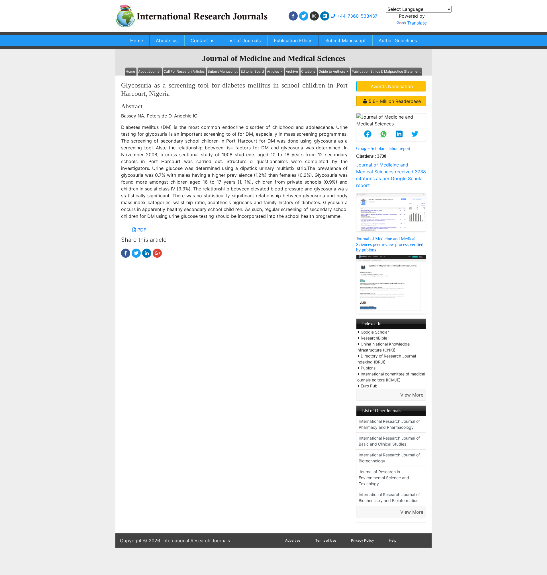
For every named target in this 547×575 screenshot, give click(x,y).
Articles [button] (273, 71)
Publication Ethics (293, 40)
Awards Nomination (392, 86)
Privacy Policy (362, 540)
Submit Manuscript (345, 40)
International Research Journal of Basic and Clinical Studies (389, 441)
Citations (308, 71)
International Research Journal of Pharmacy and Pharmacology (389, 424)
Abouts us (166, 40)
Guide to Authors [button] (332, 71)
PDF (141, 230)
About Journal (149, 71)
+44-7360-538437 (356, 16)
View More (411, 395)
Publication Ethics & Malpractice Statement (386, 71)
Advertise (292, 540)
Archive (292, 71)
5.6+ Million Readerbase (394, 101)
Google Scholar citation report (383, 148)
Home (136, 40)
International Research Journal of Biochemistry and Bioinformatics (389, 497)
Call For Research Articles (184, 71)
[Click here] (293, 16)
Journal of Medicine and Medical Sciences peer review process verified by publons (389, 244)
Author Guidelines (398, 40)
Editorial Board (252, 71)
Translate (417, 23)
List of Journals (244, 40)
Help (392, 540)
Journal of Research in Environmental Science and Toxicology (384, 477)
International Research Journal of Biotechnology (389, 457)
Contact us (202, 40)
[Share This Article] (367, 134)
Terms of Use (325, 540)
